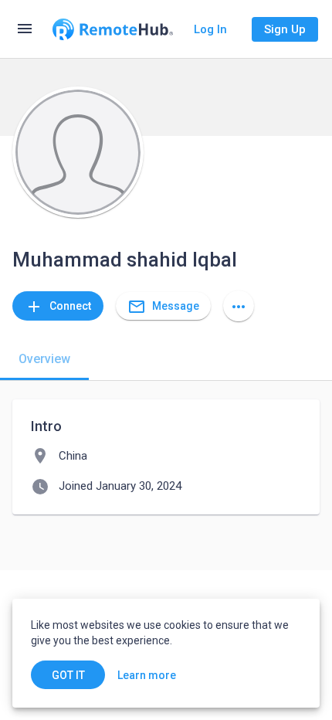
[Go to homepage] (113, 29)
